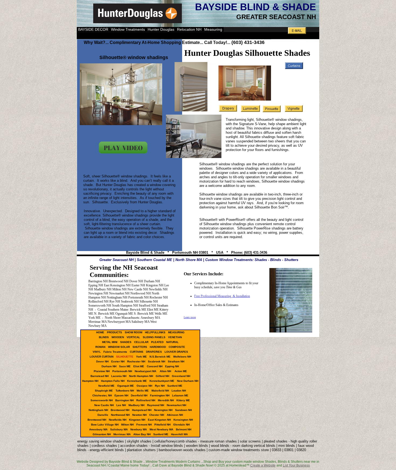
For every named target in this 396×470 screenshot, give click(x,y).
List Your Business (296, 465)
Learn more (190, 317)
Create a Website (263, 465)
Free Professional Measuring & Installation (222, 296)
